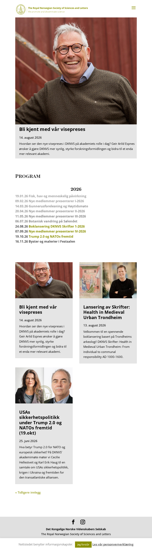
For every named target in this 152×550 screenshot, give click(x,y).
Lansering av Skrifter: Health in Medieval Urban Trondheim (106, 312)
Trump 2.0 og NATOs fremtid (51, 236)
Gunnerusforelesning (45, 206)
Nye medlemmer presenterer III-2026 (57, 216)
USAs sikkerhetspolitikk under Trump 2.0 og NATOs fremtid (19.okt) (40, 422)
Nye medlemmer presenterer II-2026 (57, 211)
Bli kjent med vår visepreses (52, 129)
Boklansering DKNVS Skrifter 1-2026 (57, 226)
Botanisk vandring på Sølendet (53, 221)
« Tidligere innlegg (28, 492)
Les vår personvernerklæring (112, 544)
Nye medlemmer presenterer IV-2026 (57, 231)
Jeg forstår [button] (83, 544)
